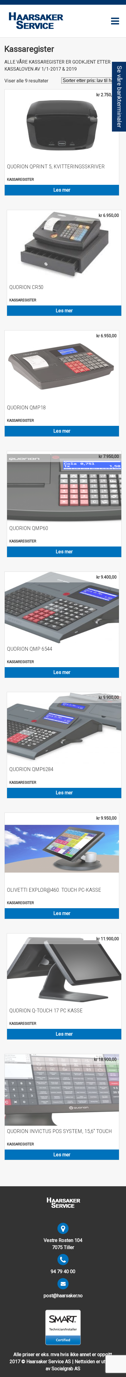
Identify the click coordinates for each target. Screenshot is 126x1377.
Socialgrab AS (66, 1368)
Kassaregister (20, 179)
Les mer (61, 190)
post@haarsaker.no (63, 1295)
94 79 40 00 (63, 1271)
